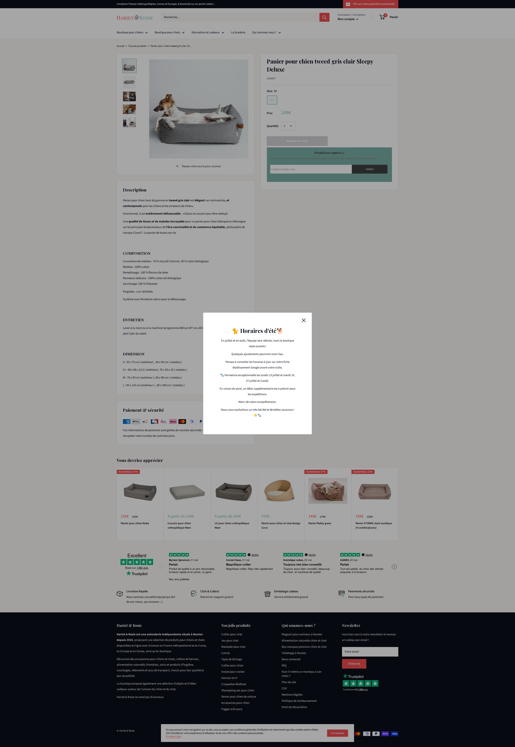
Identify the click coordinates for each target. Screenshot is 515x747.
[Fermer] (304, 320)
